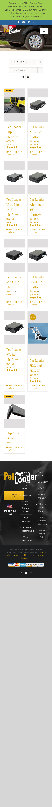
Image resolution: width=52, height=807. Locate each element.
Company (42, 482)
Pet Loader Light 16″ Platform (37, 282)
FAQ (42, 488)
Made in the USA (42, 496)
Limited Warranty (38, 555)
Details (19, 152)
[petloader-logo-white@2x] (12, 29)
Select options (11, 153)
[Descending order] (40, 62)
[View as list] (28, 77)
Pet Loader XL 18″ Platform (13, 355)
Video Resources (26, 539)
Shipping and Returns (42, 507)
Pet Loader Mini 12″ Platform (37, 132)
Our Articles (26, 519)
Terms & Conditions (20, 555)
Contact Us (42, 474)
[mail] (29, 22)
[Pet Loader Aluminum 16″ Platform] (38, 177)
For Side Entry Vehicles (26, 485)
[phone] (34, 22)
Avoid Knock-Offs (42, 533)
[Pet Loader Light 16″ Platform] (38, 255)
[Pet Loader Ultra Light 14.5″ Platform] (14, 177)
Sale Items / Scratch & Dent (26, 506)
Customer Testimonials (26, 529)
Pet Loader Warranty (42, 520)
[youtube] (23, 22)
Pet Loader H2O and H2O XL (37, 365)
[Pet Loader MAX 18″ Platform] (14, 255)
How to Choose (26, 474)
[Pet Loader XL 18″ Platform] (14, 327)
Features (26, 495)
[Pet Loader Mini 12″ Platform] (38, 105)
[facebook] (18, 22)
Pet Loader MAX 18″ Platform (13, 282)
